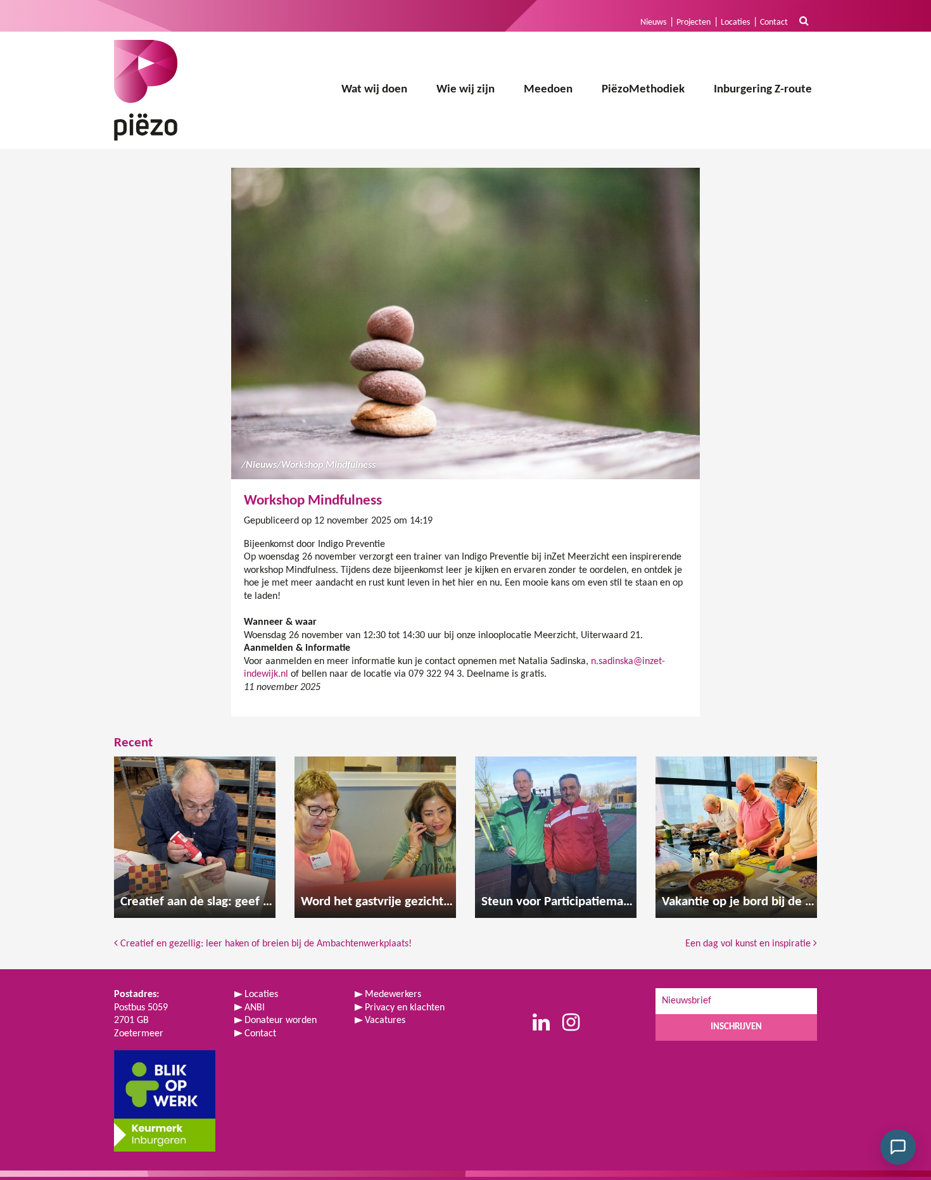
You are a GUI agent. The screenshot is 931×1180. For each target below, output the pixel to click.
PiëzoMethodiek (643, 90)
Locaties (735, 22)
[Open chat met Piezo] (898, 1147)
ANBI (254, 1008)
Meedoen (548, 90)
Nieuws (653, 22)
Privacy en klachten (405, 1008)
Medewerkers (393, 994)
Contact (774, 22)
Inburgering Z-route (763, 90)
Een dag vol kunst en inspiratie (749, 944)
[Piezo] (145, 90)
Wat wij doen (374, 90)
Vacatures (385, 1020)
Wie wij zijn (465, 90)
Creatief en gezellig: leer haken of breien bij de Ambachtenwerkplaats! (265, 944)
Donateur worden (280, 1020)
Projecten (693, 22)
